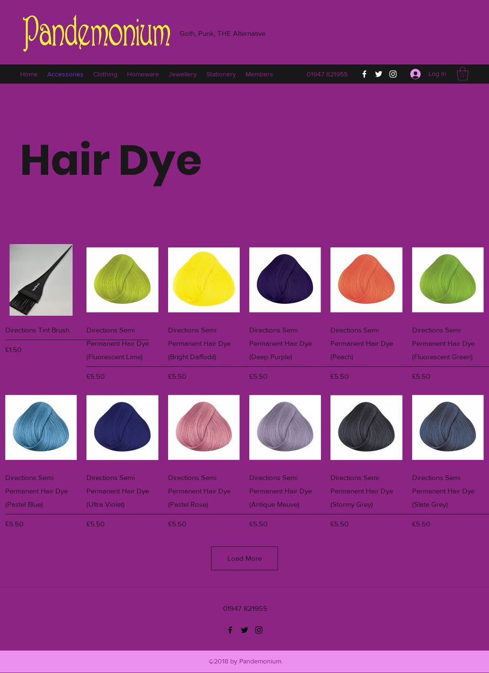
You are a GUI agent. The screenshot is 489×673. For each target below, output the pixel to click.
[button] (462, 74)
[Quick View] (41, 280)
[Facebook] (364, 74)
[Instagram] (393, 74)
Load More (244, 558)
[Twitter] (378, 74)
